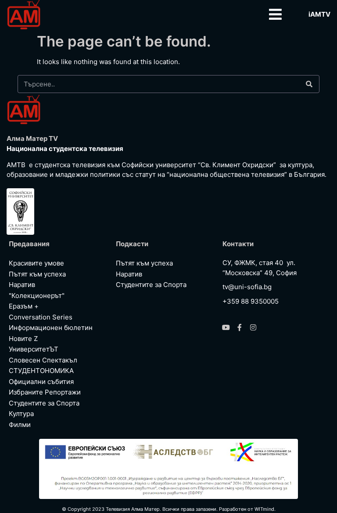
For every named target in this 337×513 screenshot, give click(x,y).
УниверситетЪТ (33, 349)
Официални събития (41, 381)
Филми (20, 424)
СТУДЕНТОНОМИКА (41, 370)
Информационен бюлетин (51, 327)
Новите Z (23, 338)
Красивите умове (36, 263)
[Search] (309, 84)
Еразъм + (24, 306)
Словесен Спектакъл (43, 360)
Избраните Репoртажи (45, 392)
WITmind (264, 509)
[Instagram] (253, 327)
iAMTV (319, 14)
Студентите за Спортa (44, 403)
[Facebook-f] (239, 327)
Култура (21, 413)
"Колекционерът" (37, 295)
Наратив (22, 284)
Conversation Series (40, 317)
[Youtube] (225, 327)
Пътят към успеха (37, 274)
